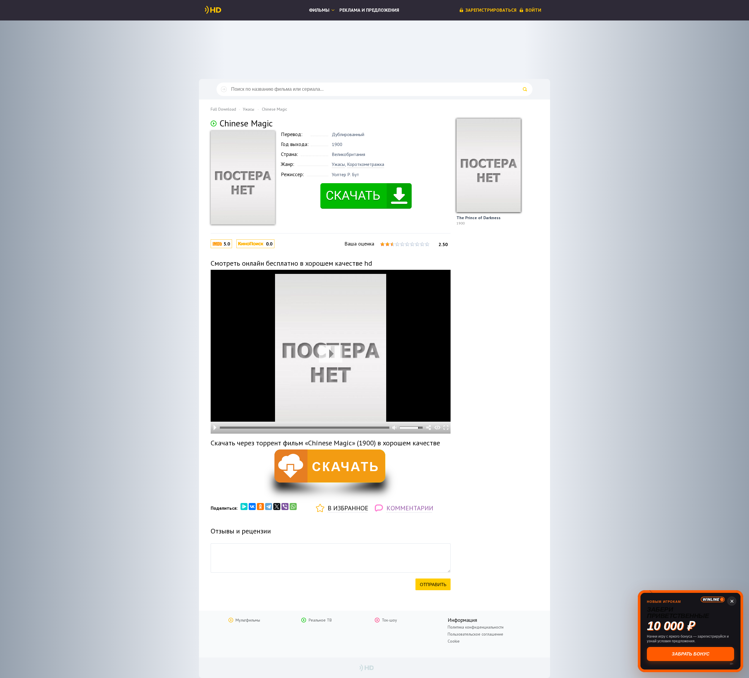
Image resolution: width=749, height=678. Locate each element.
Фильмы (319, 10)
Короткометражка (365, 164)
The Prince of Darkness (478, 217)
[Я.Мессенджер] (244, 506)
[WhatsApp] (293, 506)
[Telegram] (268, 506)
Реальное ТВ (320, 620)
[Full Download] (222, 10)
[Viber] (284, 506)
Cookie (454, 641)
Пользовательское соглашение (475, 634)
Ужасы (338, 164)
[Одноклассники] (260, 506)
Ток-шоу (389, 620)
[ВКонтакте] (252, 506)
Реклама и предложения (369, 10)
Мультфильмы (248, 620)
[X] (276, 506)
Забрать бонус (691, 653)
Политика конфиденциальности (476, 627)
